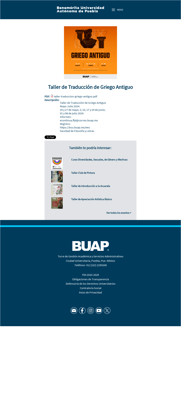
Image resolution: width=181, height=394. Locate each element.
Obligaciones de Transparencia (90, 279)
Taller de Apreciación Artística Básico (91, 199)
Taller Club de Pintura (83, 172)
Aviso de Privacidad (90, 292)
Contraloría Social (90, 288)
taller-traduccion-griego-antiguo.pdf (75, 96)
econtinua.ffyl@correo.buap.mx (79, 120)
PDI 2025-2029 (90, 275)
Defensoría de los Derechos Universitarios (90, 283)
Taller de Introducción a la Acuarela (90, 186)
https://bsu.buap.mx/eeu (75, 127)
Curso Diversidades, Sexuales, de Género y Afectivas (99, 159)
